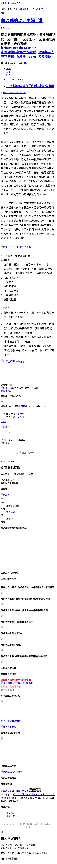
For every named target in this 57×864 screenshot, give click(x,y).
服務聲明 (28, 827)
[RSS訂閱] (9, 715)
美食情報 (23, 63)
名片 (8, 75)
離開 (15, 859)
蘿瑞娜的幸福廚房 (18, 52)
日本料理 (21, 417)
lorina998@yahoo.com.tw (18, 47)
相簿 (8, 68)
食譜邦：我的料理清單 (11, 686)
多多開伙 (44, 57)
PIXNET (12, 824)
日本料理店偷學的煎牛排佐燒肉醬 (30, 86)
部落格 (9, 72)
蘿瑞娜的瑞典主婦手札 (22, 20)
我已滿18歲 (6, 859)
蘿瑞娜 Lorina (7, 391)
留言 (30, 406)
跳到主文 (5, 28)
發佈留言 (5, 443)
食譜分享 (21, 414)
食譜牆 (21, 57)
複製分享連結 (7, 690)
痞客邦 (24, 406)
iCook (32, 57)
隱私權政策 (47, 824)
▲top (3, 421)
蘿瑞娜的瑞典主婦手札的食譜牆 (16, 680)
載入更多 (5, 427)
